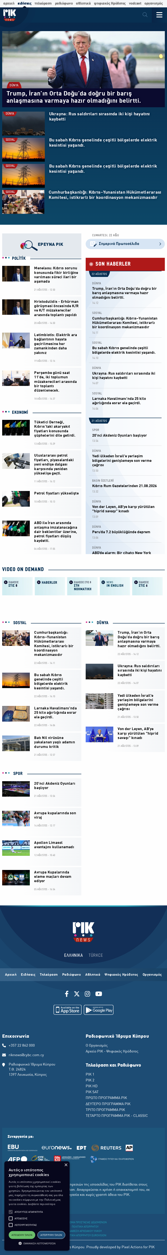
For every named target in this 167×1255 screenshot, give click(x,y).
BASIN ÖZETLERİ (103, 481)
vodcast (135, 3)
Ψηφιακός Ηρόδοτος (121, 974)
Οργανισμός (152, 974)
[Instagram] (87, 995)
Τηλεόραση (49, 974)
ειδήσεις (24, 3)
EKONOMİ (20, 413)
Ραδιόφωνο (71, 974)
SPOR (95, 430)
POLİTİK (19, 258)
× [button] (65, 1165)
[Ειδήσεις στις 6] (147, 585)
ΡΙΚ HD (91, 1086)
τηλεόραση (43, 3)
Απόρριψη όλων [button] (51, 1235)
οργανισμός (153, 3)
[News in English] (115, 585)
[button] (10, 1212)
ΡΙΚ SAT (92, 1092)
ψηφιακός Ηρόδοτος (110, 3)
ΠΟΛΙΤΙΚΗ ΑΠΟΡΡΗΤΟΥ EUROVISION (85, 1235)
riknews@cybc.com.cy (26, 1055)
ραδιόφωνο (64, 3)
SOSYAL (10, 140)
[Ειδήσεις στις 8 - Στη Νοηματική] (82, 585)
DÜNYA (14, 85)
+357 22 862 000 (22, 1045)
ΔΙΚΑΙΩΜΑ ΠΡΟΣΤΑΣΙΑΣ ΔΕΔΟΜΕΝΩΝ (85, 1222)
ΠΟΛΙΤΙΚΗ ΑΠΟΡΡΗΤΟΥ (85, 1227)
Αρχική (11, 974)
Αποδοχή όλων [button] (22, 1235)
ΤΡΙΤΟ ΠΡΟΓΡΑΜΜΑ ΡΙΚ (105, 1110)
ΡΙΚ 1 (90, 1074)
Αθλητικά (92, 974)
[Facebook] (67, 995)
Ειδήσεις (28, 974)
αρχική (8, 3)
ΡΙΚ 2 (90, 1080)
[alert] (37, 1206)
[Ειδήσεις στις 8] (17, 585)
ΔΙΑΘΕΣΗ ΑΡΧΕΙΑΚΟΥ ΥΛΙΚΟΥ (85, 1231)
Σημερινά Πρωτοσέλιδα (119, 244)
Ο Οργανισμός (97, 1045)
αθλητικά (83, 3)
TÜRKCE (96, 955)
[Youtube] (99, 995)
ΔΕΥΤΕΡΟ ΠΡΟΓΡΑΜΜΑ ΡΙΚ (108, 1104)
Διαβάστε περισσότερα (41, 1204)
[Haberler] (50, 585)
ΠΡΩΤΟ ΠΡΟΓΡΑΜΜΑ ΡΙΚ (106, 1098)
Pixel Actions (132, 1247)
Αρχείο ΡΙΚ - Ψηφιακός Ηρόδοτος (112, 1051)
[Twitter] (77, 995)
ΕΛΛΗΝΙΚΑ (73, 955)
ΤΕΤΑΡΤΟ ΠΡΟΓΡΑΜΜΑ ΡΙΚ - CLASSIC (117, 1116)
